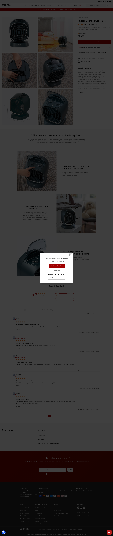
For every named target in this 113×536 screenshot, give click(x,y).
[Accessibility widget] (4, 532)
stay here (57, 270)
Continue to (57, 266)
